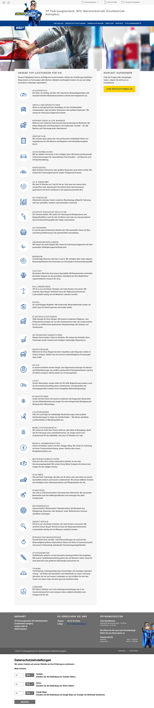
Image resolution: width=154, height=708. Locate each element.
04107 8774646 (73, 621)
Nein (28, 675)
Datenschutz (134, 651)
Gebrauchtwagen (95, 23)
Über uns (109, 23)
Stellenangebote (133, 23)
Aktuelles (58, 23)
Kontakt (119, 23)
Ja (17, 675)
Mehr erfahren (20, 669)
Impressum (122, 651)
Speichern (25, 702)
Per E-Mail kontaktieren (77, 624)
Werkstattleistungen (75, 23)
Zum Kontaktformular (119, 89)
